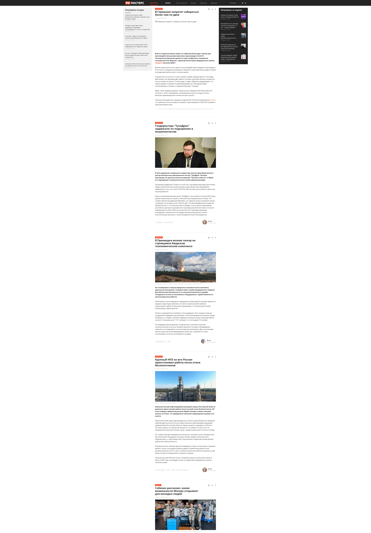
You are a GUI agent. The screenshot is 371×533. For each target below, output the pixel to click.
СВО (168, 470)
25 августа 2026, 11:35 (161, 369)
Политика (154, 3)
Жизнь (168, 3)
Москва (193, 3)
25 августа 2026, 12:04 (161, 249)
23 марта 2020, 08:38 (161, 18)
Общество (203, 3)
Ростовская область (182, 470)
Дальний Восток (160, 341)
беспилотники (169, 222)
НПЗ (169, 341)
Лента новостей (181, 3)
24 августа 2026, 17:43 (161, 497)
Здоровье (214, 3)
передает (159, 63)
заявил (212, 100)
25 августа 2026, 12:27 (161, 135)
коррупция (159, 222)
